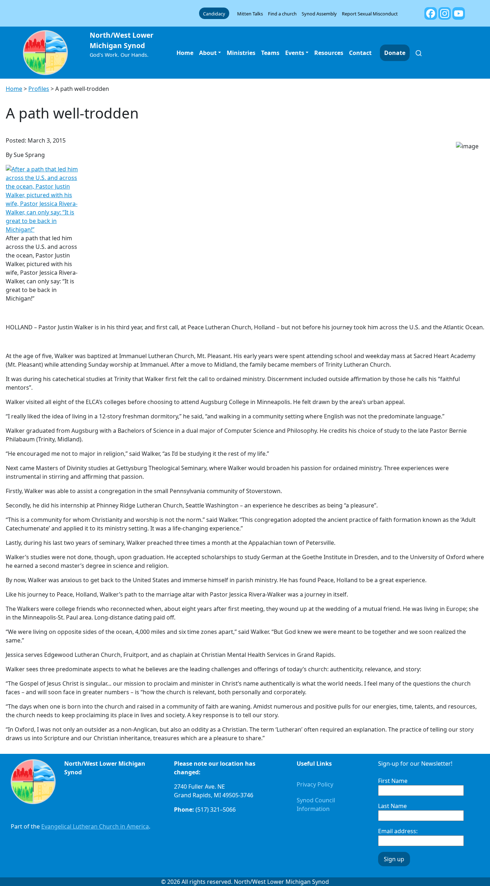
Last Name (392, 806)
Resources (328, 53)
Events (294, 53)
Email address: (398, 831)
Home (184, 53)
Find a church (282, 13)
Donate (394, 53)
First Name (392, 781)
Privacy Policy (315, 784)
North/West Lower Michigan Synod (122, 40)
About (208, 53)
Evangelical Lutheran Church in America (95, 826)
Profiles (38, 89)
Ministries (241, 53)
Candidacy (214, 13)
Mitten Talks (250, 13)
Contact (360, 53)
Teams (270, 53)
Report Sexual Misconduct (370, 13)
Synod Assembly (319, 13)
